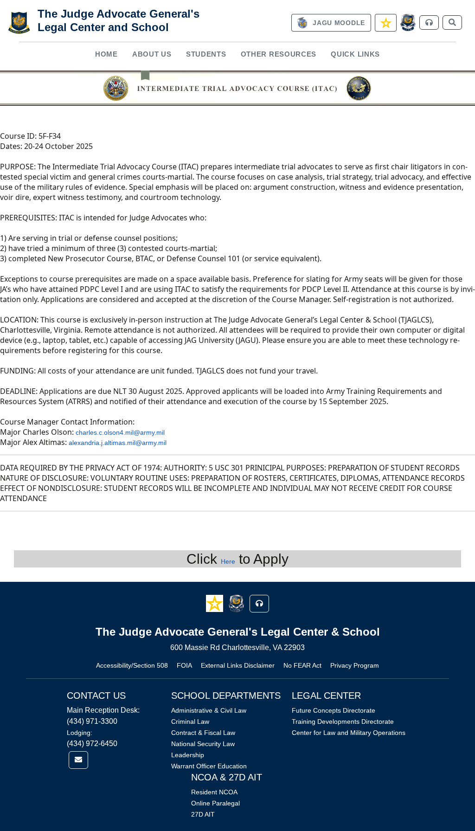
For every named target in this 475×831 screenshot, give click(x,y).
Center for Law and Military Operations (348, 732)
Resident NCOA (214, 792)
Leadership (187, 755)
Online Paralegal (215, 803)
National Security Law (203, 743)
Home (106, 54)
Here (228, 561)
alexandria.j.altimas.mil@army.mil (118, 442)
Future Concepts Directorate (333, 710)
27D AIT (203, 814)
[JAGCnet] (408, 22)
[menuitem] (106, 54)
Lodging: (79, 732)
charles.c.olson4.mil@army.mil (120, 432)
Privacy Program (354, 665)
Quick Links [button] (355, 54)
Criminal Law (190, 721)
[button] (215, 603)
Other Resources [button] (279, 54)
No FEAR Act (302, 665)
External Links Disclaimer (238, 665)
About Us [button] (152, 54)
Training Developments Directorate (343, 721)
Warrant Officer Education (209, 766)
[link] (331, 23)
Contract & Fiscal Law (203, 732)
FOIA (184, 665)
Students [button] (206, 54)
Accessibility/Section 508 (132, 665)
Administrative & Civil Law (208, 710)
